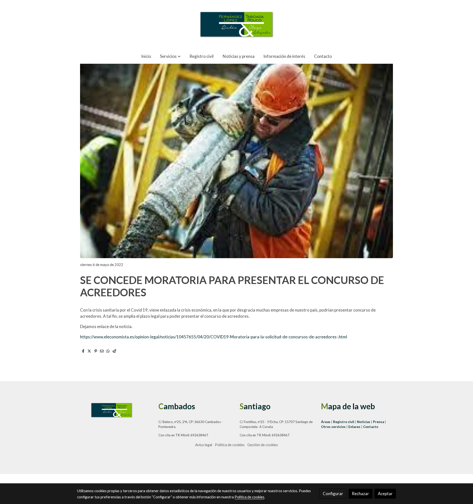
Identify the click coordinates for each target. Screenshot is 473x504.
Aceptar (385, 493)
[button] (170, 56)
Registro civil (343, 422)
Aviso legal (203, 445)
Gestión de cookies (262, 445)
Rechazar (360, 493)
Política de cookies (230, 445)
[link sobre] (114, 410)
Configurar (333, 493)
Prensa (379, 422)
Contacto (370, 427)
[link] (236, 24)
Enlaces (354, 427)
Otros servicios (333, 427)
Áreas (326, 422)
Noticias (364, 422)
